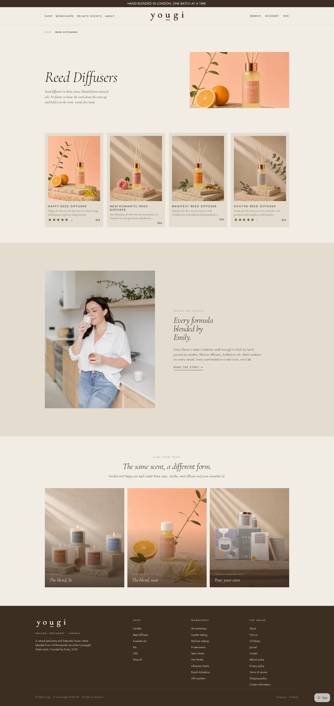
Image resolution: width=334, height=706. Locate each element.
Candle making (199, 635)
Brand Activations (200, 672)
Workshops (65, 16)
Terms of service (258, 672)
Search (255, 16)
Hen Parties (197, 660)
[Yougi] (167, 16)
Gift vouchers (198, 678)
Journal (253, 647)
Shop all (137, 660)
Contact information (260, 684)
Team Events (197, 653)
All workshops (199, 628)
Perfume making (200, 641)
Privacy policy (257, 666)
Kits (135, 647)
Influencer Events (200, 666)
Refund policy (257, 660)
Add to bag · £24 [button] (74, 195)
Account (272, 16)
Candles (137, 628)
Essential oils (140, 641)
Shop (49, 16)
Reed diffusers (140, 635)
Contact (253, 653)
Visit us (253, 635)
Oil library (255, 641)
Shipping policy (258, 678)
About (110, 16)
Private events (198, 647)
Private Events (89, 16)
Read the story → (189, 367)
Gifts (135, 653)
